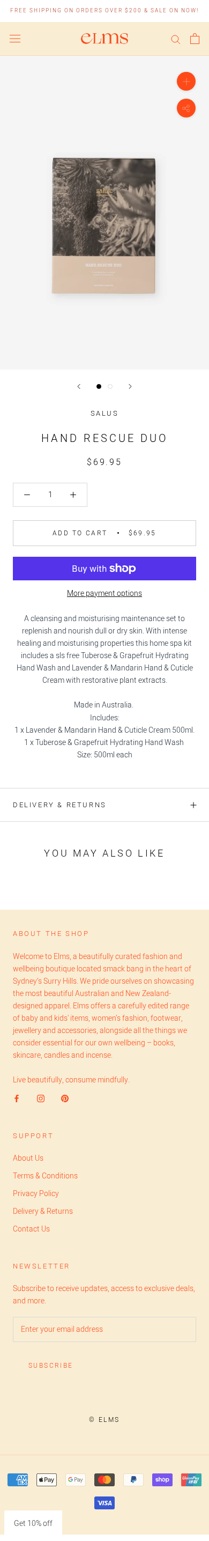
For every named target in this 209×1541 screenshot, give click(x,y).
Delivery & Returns (60, 805)
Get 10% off (33, 1523)
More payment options (104, 593)
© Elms (104, 1420)
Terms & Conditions (45, 1176)
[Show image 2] (110, 386)
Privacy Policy (36, 1193)
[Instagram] (40, 1098)
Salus (105, 413)
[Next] (130, 386)
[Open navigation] (15, 38)
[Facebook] (16, 1098)
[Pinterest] (65, 1098)
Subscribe (50, 1365)
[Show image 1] (98, 386)
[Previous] (78, 386)
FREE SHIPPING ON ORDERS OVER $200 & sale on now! (104, 10)
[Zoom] (186, 81)
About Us (28, 1158)
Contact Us (31, 1229)
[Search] (176, 38)
